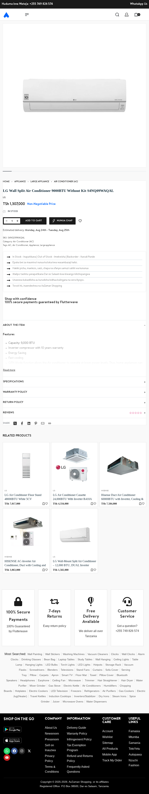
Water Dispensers (96, 701)
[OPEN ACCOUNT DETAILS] (127, 15)
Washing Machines (73, 654)
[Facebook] (14, 751)
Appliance (20, 182)
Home (6, 182)
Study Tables (85, 659)
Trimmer (89, 680)
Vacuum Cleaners (98, 654)
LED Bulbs (52, 664)
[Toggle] (9, 370)
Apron (55, 675)
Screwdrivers (36, 669)
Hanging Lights (34, 664)
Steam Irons (119, 696)
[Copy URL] (49, 423)
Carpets (44, 675)
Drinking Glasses (31, 659)
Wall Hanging (102, 659)
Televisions (67, 669)
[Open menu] (27, 14)
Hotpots (97, 664)
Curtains (97, 669)
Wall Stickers (52, 654)
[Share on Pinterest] (35, 423)
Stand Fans (83, 669)
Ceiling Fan (58, 680)
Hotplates (20, 690)
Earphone (43, 680)
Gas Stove (55, 685)
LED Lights (84, 664)
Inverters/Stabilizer (85, 696)
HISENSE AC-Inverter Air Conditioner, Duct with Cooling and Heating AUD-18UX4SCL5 (25, 563)
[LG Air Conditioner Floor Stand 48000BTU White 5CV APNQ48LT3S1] (26, 465)
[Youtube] (7, 757)
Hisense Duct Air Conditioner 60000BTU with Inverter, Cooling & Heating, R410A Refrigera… (122, 497)
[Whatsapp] (7, 751)
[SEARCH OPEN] (117, 15)
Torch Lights (68, 664)
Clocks (115, 654)
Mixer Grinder (37, 685)
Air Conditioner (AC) (66, 182)
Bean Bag (49, 659)
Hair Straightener (107, 680)
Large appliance (40, 182)
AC (9, 245)
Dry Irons (104, 696)
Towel (93, 675)
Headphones (27, 680)
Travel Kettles (38, 696)
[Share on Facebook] (22, 423)
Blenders (52, 669)
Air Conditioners (91, 685)
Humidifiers (110, 685)
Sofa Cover (111, 669)
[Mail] (42, 423)
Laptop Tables (66, 659)
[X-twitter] (29, 751)
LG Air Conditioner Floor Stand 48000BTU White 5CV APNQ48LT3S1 (23, 497)
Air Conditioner (20, 245)
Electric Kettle (71, 685)
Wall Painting (34, 654)
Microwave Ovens (73, 701)
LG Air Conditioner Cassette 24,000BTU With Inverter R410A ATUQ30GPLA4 (72, 497)
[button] (43, 504)
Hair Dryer (127, 680)
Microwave (75, 680)
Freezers (76, 690)
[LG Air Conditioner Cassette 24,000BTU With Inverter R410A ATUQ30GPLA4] (74, 465)
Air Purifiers (109, 690)
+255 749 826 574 (41, 4)
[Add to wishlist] (80, 221)
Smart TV (67, 675)
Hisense (105, 491)
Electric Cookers (38, 690)
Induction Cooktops (60, 696)
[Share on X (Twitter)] (15, 423)
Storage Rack (113, 664)
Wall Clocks (128, 654)
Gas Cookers (126, 690)
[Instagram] (22, 751)
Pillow (33, 675)
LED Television (59, 690)
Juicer (56, 701)
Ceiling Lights (121, 659)
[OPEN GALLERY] (74, 95)
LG (6, 491)
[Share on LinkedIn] (29, 423)
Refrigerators (91, 690)
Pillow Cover (106, 675)
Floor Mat (81, 675)
